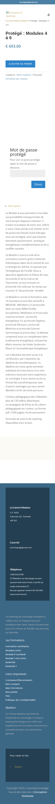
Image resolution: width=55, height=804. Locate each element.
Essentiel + (11, 666)
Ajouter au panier (20, 63)
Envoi (38, 184)
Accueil (9, 21)
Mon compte (13, 684)
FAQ (8, 695)
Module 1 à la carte (16, 658)
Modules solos (13, 650)
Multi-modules (21, 21)
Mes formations (14, 688)
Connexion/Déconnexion (19, 680)
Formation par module (17, 78)
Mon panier (12, 691)
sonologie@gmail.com (21, 547)
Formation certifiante (17, 646)
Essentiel (10, 662)
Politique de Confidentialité (20, 699)
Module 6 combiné (16, 654)
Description (14, 206)
